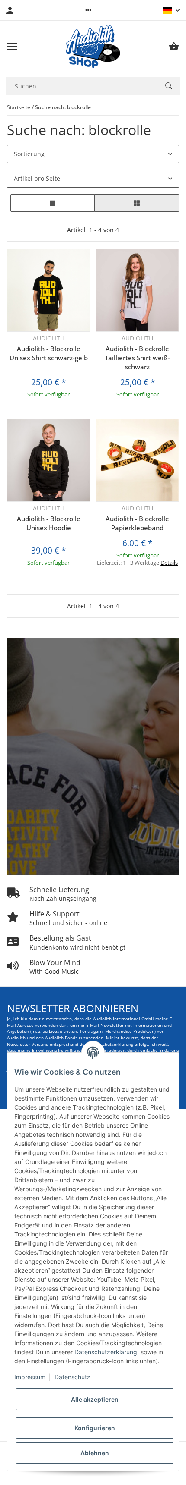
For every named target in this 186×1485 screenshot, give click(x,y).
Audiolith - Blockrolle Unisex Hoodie (48, 523)
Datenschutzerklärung (105, 1352)
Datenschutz (72, 1377)
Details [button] (169, 562)
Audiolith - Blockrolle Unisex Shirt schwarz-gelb (49, 353)
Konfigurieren (94, 1428)
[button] (88, 10)
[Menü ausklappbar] (12, 46)
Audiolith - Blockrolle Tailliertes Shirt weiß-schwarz (137, 357)
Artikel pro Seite (37, 178)
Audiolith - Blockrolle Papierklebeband (137, 523)
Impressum (29, 1377)
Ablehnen (94, 1453)
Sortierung (29, 154)
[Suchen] (169, 86)
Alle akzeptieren (95, 1399)
